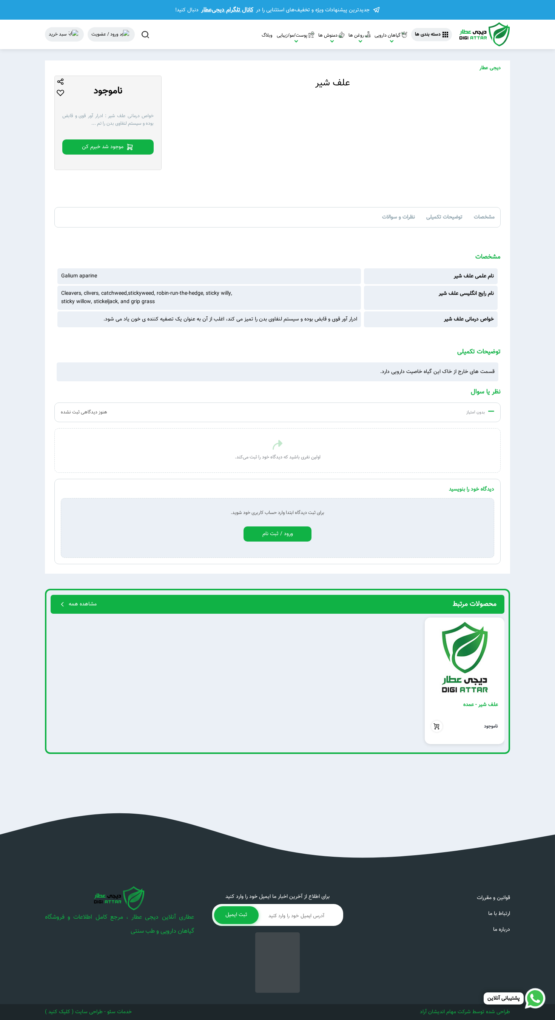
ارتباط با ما (499, 914)
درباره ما (501, 930)
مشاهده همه (83, 604)
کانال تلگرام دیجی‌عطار (227, 9)
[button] (495, 681)
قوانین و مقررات (493, 898)
